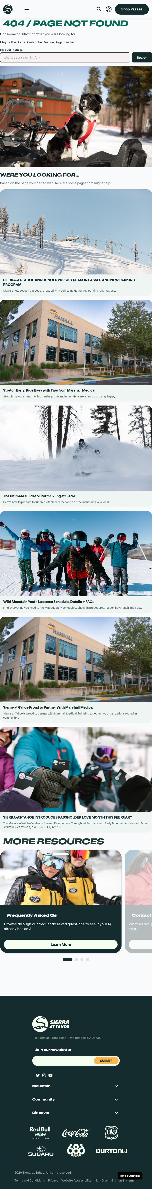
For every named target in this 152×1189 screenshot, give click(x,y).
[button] (108, 9)
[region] (76, 913)
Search (142, 57)
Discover (40, 1113)
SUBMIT (106, 1060)
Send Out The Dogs (11, 49)
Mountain (41, 1086)
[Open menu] (26, 9)
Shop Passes (131, 9)
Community (43, 1099)
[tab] (67, 959)
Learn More (61, 944)
